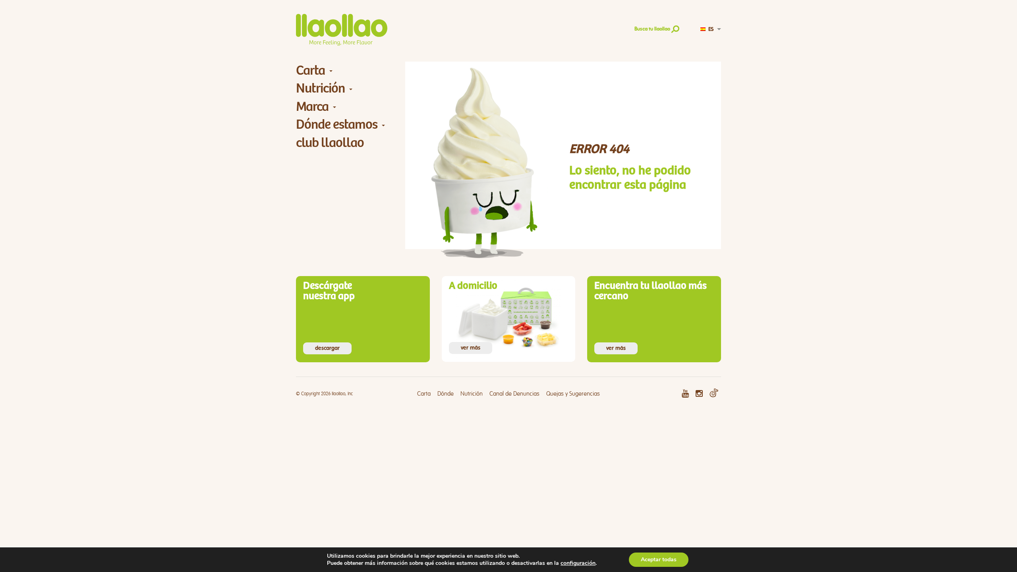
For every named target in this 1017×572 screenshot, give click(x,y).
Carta (310, 70)
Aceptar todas (659, 559)
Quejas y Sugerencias (573, 394)
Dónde (445, 394)
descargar (327, 348)
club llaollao (330, 143)
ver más (470, 348)
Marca (312, 107)
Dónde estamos (336, 124)
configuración (578, 563)
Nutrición (320, 88)
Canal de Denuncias (514, 394)
